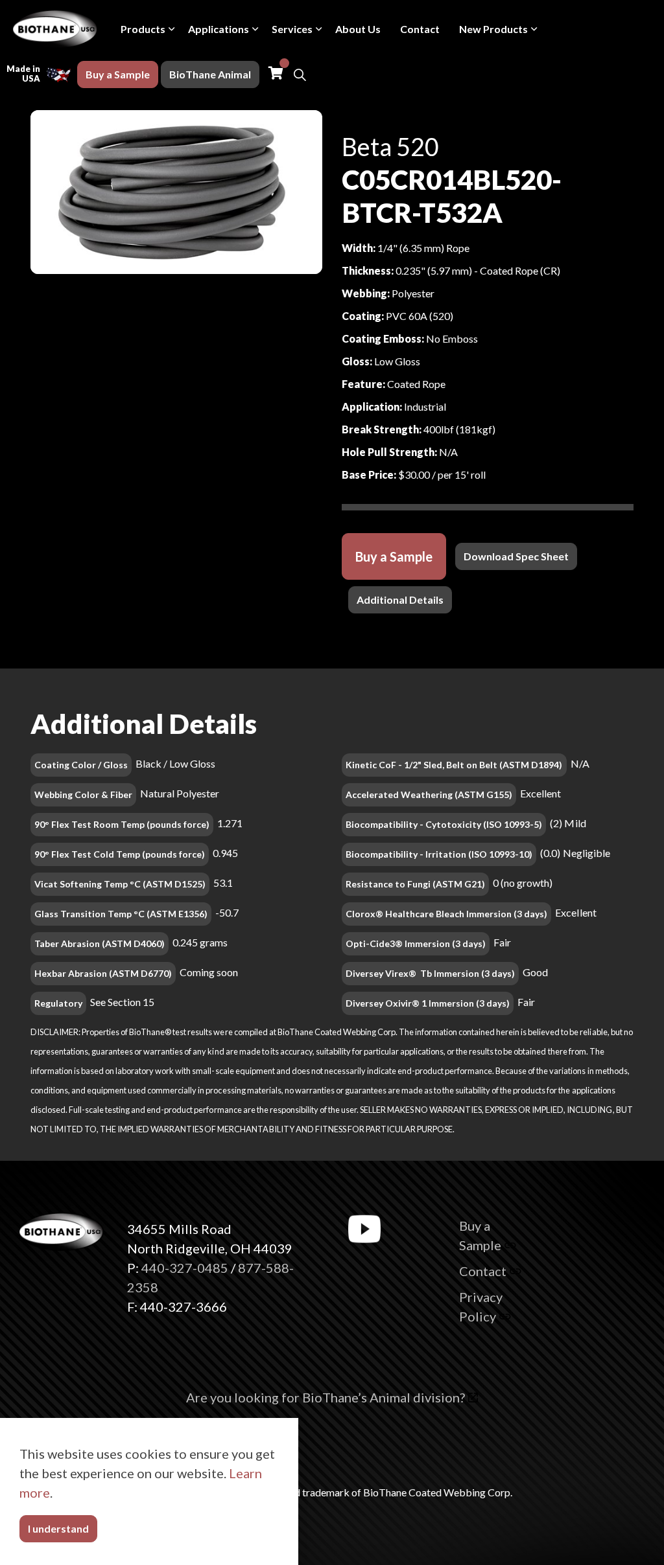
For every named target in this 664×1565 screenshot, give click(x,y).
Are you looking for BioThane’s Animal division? (325, 1397)
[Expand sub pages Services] (319, 29)
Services (292, 29)
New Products (493, 29)
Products (143, 29)
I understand (58, 1528)
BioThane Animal (210, 74)
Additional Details (400, 599)
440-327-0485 (184, 1267)
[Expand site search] (299, 74)
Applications (218, 29)
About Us (358, 29)
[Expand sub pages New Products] (534, 29)
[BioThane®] (55, 29)
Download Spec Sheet (516, 556)
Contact (420, 29)
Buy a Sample (118, 74)
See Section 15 (122, 1002)
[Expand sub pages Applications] (255, 29)
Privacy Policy (481, 1306)
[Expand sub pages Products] (171, 29)
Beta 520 (390, 146)
